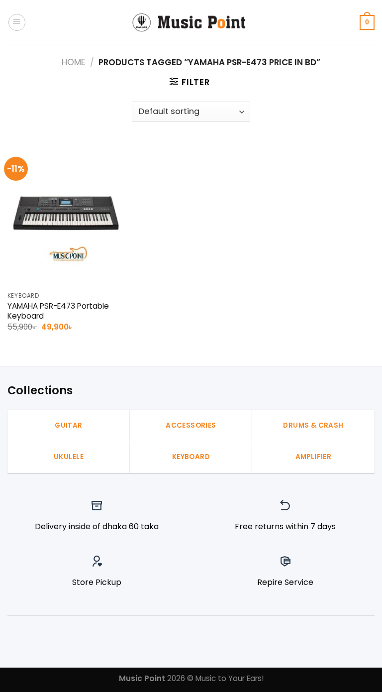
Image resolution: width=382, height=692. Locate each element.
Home (73, 62)
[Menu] (16, 22)
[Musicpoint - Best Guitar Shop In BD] (191, 22)
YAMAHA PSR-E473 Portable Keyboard (58, 311)
